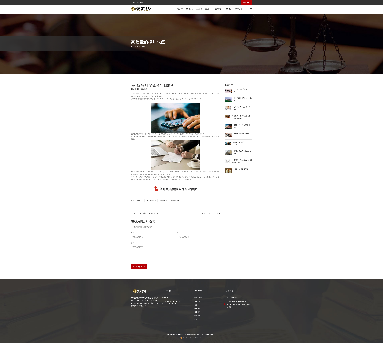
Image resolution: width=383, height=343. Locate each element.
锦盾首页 (180, 9)
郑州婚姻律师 (164, 200)
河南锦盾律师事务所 (190, 334)
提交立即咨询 (137, 267)
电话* (179, 232)
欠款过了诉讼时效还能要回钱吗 (147, 213)
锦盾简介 (229, 9)
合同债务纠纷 (141, 46)
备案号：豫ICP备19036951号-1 (206, 334)
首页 (132, 46)
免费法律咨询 (246, 2)
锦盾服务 (189, 9)
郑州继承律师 (175, 200)
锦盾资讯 (218, 9)
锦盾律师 (199, 9)
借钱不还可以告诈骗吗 (241, 169)
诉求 (132, 243)
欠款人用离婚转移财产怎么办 (210, 213)
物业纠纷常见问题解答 (241, 134)
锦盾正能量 (238, 9)
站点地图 (197, 319)
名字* (133, 232)
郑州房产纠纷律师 (151, 200)
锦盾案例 (208, 9)
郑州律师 (139, 200)
